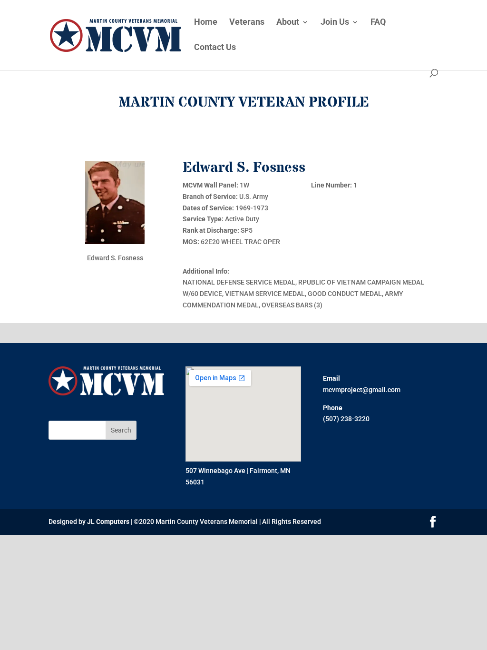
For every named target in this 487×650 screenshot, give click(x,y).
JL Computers (108, 521)
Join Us (335, 23)
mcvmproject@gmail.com (361, 390)
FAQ (378, 23)
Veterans (246, 23)
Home (205, 23)
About (287, 23)
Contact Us (215, 48)
